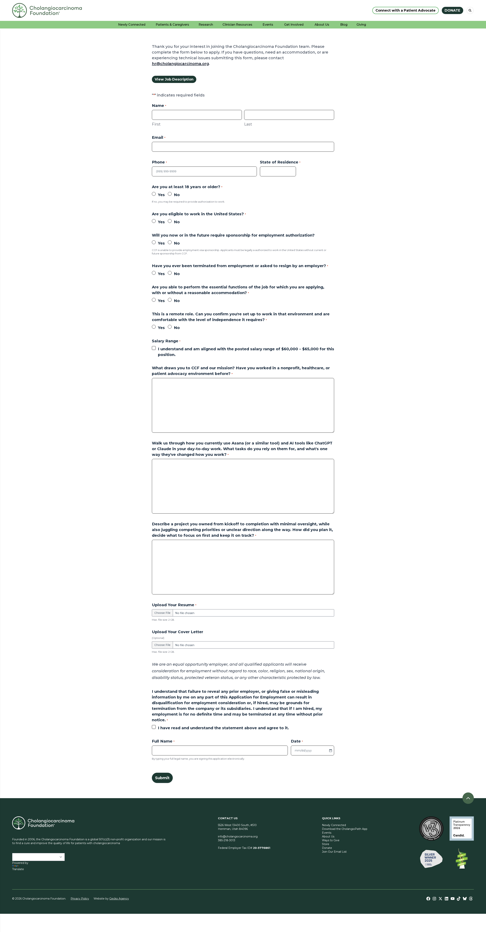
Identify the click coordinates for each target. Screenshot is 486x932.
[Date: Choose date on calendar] (330, 750)
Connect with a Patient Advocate (406, 10)
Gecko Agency (119, 898)
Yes (161, 195)
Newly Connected (334, 825)
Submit (162, 778)
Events (326, 832)
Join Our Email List (334, 851)
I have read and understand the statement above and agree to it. (223, 728)
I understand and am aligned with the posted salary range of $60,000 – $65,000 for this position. (246, 352)
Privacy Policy (80, 898)
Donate (327, 848)
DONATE (452, 10)
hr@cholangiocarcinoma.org (180, 63)
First (156, 124)
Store (325, 844)
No (177, 195)
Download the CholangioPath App (344, 829)
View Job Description (174, 79)
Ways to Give (330, 840)
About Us (328, 836)
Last (248, 124)
